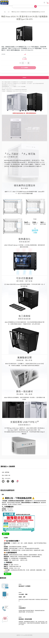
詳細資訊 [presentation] (24, 77)
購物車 (47, 2)
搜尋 (35, 6)
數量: (20, 62)
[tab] (24, 77)
